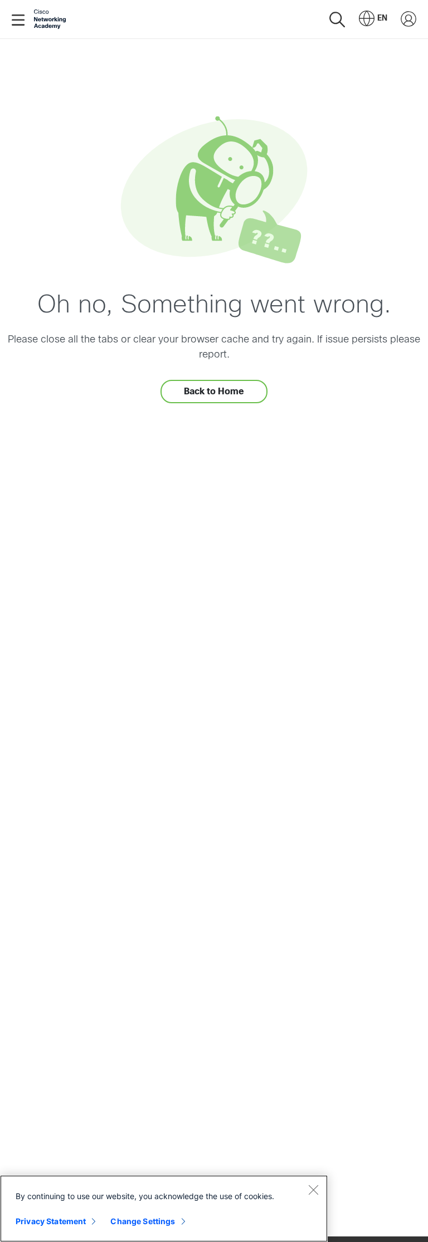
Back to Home (214, 391)
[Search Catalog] (337, 19)
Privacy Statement (51, 1221)
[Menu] (20, 19)
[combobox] (373, 19)
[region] (164, 1208)
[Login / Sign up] (408, 19)
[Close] (313, 1189)
